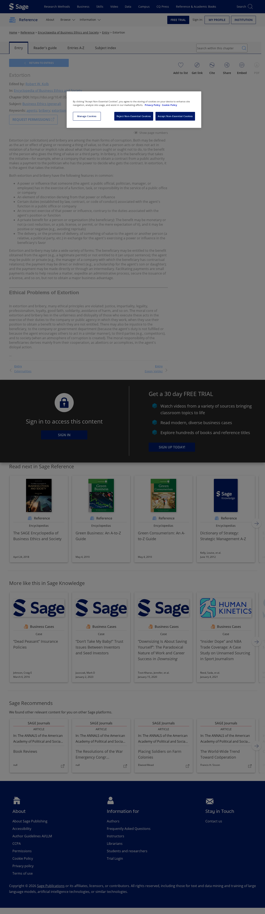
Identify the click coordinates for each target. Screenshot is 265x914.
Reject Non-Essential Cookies (134, 116)
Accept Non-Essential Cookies (175, 116)
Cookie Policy (169, 105)
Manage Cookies (86, 116)
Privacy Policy (153, 105)
